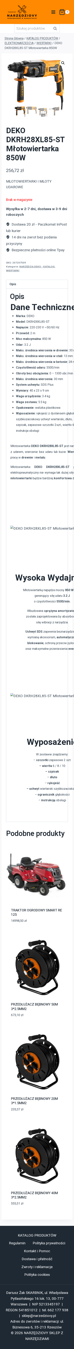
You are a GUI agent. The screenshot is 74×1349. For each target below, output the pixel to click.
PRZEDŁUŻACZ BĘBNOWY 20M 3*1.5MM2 (34, 1101)
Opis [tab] (12, 284)
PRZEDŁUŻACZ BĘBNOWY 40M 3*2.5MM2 (34, 1195)
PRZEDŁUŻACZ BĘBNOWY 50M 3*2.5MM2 (34, 1006)
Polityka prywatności (49, 1243)
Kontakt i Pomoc (37, 1251)
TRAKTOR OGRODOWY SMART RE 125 (36, 912)
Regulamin (17, 1243)
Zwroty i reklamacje (37, 1267)
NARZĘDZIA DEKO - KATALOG (37, 266)
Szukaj (56, 28)
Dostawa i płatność (37, 1259)
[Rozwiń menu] (53, 12)
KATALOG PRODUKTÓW (37, 1235)
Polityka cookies (37, 1274)
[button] (63, 63)
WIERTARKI (12, 270)
